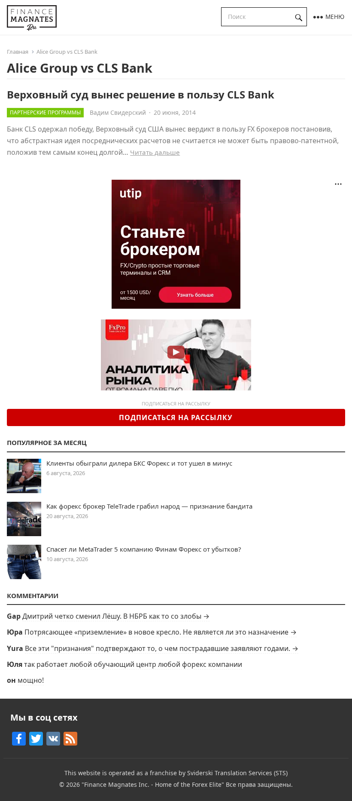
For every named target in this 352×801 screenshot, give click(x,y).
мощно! (31, 680)
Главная (17, 51)
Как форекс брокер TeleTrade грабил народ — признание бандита (149, 506)
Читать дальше (155, 152)
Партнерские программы (45, 112)
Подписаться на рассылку (176, 417)
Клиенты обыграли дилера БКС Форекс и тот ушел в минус (139, 463)
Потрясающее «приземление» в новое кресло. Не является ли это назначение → (160, 632)
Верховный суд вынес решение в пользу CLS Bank (140, 94)
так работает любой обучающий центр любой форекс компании (133, 664)
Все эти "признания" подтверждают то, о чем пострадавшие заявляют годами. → (161, 648)
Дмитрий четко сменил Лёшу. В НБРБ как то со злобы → (115, 616)
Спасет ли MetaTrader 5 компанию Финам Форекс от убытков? (143, 549)
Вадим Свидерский (118, 112)
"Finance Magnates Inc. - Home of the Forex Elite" (153, 784)
